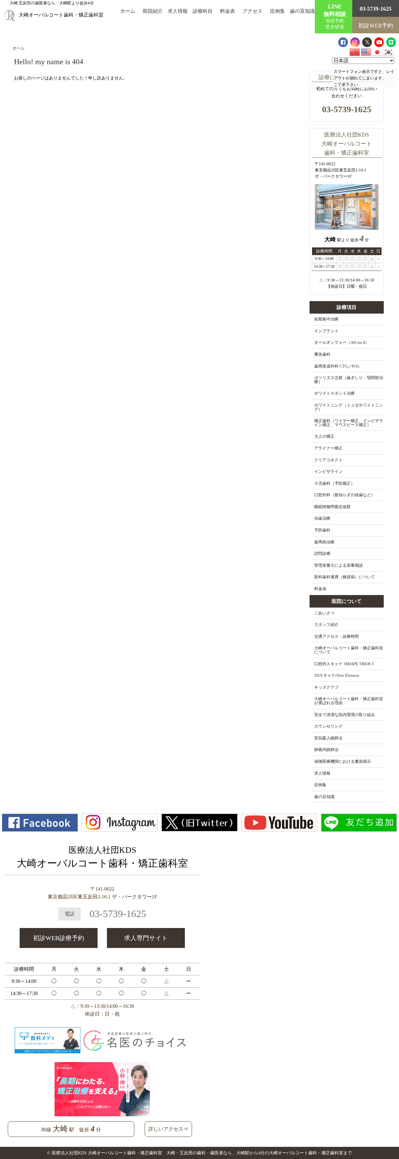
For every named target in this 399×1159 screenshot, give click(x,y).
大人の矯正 (324, 436)
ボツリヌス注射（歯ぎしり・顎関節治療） (348, 380)
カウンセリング (328, 726)
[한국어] (388, 51)
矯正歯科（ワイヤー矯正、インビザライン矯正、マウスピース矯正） (348, 423)
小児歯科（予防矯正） (334, 483)
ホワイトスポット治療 (334, 393)
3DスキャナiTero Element (336, 675)
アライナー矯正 (328, 448)
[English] (366, 51)
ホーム (127, 11)
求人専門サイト (146, 938)
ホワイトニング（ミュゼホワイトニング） (348, 407)
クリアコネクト (328, 460)
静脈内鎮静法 (326, 750)
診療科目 (203, 11)
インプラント (326, 331)
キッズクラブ (326, 687)
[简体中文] (355, 51)
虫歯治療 (322, 518)
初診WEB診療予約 (58, 938)
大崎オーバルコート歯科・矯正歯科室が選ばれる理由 (348, 701)
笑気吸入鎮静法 (328, 738)
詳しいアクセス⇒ (168, 1129)
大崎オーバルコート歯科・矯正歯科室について (348, 650)
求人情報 (178, 11)
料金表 (227, 11)
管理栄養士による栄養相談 (338, 565)
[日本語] (377, 51)
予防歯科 (322, 530)
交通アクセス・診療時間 (336, 636)
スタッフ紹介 (326, 625)
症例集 (277, 11)
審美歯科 (322, 354)
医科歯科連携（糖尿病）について (344, 577)
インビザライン (328, 471)
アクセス (252, 11)
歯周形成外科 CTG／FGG (336, 366)
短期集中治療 (326, 319)
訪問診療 (322, 553)
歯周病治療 (324, 542)
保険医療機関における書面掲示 (342, 761)
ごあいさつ (324, 613)
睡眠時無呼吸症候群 (332, 507)
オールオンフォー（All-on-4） (341, 342)
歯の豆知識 (302, 11)
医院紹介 (153, 11)
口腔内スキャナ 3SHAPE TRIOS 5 (344, 664)
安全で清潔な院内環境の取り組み (344, 715)
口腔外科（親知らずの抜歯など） (344, 495)
